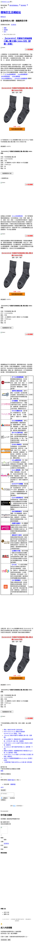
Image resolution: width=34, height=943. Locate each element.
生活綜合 (13, 24)
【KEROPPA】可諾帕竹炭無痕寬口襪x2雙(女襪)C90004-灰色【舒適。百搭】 (18, 41)
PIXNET (7, 919)
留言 (13, 780)
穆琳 (2, 770)
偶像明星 (12, 784)
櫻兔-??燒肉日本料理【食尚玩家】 (13, 729)
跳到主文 (3, 16)
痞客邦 (9, 780)
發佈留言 (3, 800)
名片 (5, 31)
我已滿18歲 (3, 939)
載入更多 (3, 790)
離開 (9, 939)
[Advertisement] (17, 199)
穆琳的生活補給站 (11, 12)
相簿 (5, 28)
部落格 (6, 29)
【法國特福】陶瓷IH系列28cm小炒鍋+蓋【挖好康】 (18, 762)
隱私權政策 (28, 919)
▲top (2, 787)
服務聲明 (17, 920)
